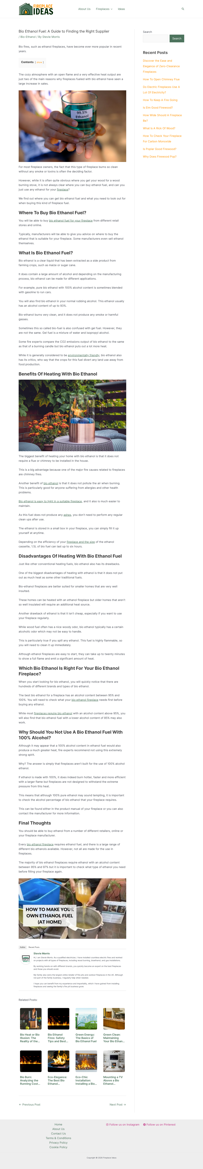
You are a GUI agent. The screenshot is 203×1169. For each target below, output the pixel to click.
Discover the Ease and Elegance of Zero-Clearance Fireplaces (161, 66)
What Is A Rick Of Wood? (159, 128)
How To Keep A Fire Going (160, 100)
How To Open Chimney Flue (161, 79)
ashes (67, 514)
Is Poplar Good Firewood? (159, 149)
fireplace (62, 189)
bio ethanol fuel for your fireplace (71, 220)
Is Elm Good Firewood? (158, 107)
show (39, 62)
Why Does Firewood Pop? (159, 156)
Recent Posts (34, 947)
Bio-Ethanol (28, 36)
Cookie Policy (58, 1147)
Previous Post (29, 1104)
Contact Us (58, 1133)
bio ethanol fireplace (85, 699)
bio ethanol (51, 483)
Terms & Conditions (58, 1138)
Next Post (118, 1104)
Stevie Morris (42, 953)
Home (58, 1124)
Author (22, 947)
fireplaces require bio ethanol (53, 713)
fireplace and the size (81, 542)
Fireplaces (102, 9)
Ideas (121, 9)
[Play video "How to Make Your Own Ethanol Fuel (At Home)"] (72, 908)
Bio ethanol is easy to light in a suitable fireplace (50, 501)
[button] (110, 9)
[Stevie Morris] (25, 958)
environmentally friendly (83, 355)
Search (147, 32)
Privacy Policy (58, 1142)
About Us (84, 9)
